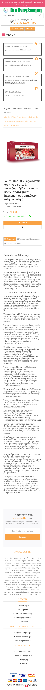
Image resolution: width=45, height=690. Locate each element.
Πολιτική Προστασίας (23, 613)
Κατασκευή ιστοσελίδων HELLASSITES (22, 686)
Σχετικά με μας (23, 605)
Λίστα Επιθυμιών (27, 2)
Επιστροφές (23, 660)
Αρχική (17, 2)
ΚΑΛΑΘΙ (24, 223)
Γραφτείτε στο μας (23, 516)
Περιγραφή (11, 239)
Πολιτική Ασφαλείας (23, 641)
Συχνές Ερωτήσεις (23, 5)
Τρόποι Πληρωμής (23, 633)
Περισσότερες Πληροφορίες (29, 239)
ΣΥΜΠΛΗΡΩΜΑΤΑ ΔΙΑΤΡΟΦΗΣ (22, 109)
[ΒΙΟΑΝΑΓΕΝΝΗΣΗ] (22, 12)
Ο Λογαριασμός (8, 2)
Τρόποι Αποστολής (14, 243)
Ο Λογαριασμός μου (23, 652)
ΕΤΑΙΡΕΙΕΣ (36, 109)
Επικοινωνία (39, 2)
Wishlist (23, 664)
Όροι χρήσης (23, 609)
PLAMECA (6, 113)
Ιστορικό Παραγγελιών (23, 656)
